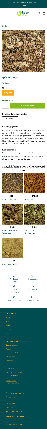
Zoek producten (12, 345)
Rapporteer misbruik (14, 411)
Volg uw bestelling (14, 291)
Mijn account (32, 279)
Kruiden (5, 26)
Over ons (9, 407)
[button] (23, 13)
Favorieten (32, 290)
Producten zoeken (14, 280)
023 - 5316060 (11, 380)
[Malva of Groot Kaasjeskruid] (34, 214)
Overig (8, 333)
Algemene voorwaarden (15, 393)
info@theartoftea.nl (13, 383)
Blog (8, 325)
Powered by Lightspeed (15, 424)
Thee (8, 318)
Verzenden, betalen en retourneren (14, 402)
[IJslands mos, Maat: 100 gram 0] (23, 51)
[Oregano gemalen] (12, 248)
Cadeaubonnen (33, 300)
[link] (23, 5)
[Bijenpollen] (34, 183)
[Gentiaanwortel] (12, 183)
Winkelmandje (14, 300)
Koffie (8, 329)
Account (9, 349)
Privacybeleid (11, 397)
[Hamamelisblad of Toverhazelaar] (12, 214)
